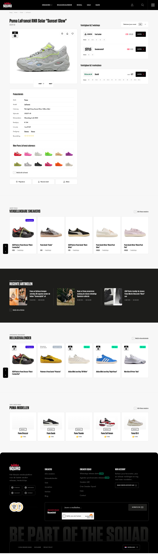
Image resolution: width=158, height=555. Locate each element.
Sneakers (46, 5)
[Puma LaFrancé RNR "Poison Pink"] (28, 153)
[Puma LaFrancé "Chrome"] (28, 164)
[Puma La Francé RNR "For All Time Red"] (17, 153)
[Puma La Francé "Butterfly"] (69, 153)
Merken (48, 491)
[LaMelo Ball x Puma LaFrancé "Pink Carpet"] (48, 164)
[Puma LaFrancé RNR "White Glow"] (38, 153)
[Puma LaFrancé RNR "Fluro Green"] (48, 153)
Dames (26, 131)
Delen (67, 182)
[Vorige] (5, 251)
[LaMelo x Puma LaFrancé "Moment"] (69, 164)
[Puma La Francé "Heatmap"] (17, 164)
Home (15, 12)
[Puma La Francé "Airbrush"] (59, 153)
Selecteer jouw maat (132, 24)
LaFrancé (28, 12)
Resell (79, 5)
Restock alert (45, 182)
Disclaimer (37, 547)
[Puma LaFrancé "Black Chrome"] (38, 164)
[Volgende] (5, 246)
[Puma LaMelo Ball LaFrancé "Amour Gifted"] (59, 164)
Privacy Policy (48, 547)
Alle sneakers (50, 474)
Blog (98, 5)
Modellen (48, 487)
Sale (89, 5)
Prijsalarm (22, 182)
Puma (21, 12)
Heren (33, 131)
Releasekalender (64, 5)
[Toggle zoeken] (142, 5)
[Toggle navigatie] (153, 5)
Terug (10, 12)
